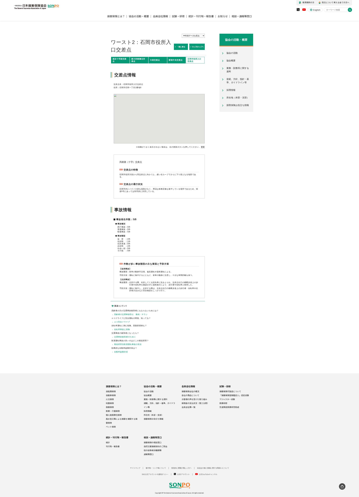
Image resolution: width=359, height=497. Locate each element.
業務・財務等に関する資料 (155, 399)
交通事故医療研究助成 (229, 407)
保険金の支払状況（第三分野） (195, 403)
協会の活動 (149, 391)
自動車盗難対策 (121, 352)
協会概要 (148, 395)
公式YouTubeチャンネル (208, 474)
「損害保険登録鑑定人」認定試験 (234, 395)
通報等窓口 (149, 454)
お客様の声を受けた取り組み (194, 399)
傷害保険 (110, 407)
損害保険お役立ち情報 (153, 418)
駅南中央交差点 (176, 60)
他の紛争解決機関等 (152, 450)
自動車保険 (111, 395)
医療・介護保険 (113, 411)
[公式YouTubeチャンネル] (304, 10)
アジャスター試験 (227, 399)
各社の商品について (190, 395)
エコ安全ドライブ (122, 322)
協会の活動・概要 (153, 386)
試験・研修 (225, 386)
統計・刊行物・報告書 (117, 437)
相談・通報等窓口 (153, 437)
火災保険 (110, 399)
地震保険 (110, 403)
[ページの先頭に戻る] (342, 486)
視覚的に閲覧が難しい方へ (181, 468)
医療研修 (223, 403)
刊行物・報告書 (113, 446)
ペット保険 (111, 426)
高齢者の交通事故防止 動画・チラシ (131, 314)
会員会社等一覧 (188, 407)
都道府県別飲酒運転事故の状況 (128, 344)
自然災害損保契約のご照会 (155, 446)
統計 (108, 442)
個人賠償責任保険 (114, 415)
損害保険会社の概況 (190, 391)
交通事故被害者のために (125, 337)
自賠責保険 (111, 391)
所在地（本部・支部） (153, 415)
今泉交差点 (155, 60)
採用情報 (148, 411)
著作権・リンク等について (156, 468)
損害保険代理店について (230, 391)
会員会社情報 (188, 386)
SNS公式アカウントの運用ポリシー (155, 474)
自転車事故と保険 (122, 329)
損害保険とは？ (114, 386)
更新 (203, 147)
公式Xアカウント (183, 474)
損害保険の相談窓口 (152, 442)
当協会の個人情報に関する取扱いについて (213, 468)
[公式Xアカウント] (298, 10)
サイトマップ (135, 468)
